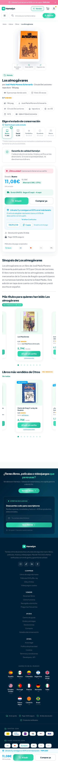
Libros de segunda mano (29, 574)
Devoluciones (29, 625)
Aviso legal (29, 643)
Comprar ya (41, 201)
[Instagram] (20, 564)
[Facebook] (37, 564)
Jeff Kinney (25, 415)
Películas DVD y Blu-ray (29, 578)
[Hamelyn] (8, 8)
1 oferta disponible (29, 358)
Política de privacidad (29, 646)
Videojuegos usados (29, 585)
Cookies (29, 650)
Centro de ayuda (29, 618)
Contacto (29, 628)
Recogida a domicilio (29, 603)
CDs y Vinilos (29, 582)
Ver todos (6, 376)
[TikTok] (26, 564)
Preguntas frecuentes (29, 607)
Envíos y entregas (29, 621)
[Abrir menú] (5, 16)
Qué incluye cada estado (15, 125)
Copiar (28, 225)
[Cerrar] (55, 2)
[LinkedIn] (32, 564)
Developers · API (29, 657)
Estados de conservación (29, 632)
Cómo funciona (29, 600)
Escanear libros (29, 596)
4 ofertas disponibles (29, 429)
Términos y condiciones (29, 654)
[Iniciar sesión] (54, 8)
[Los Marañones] (29, 321)
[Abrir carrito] (47, 8)
